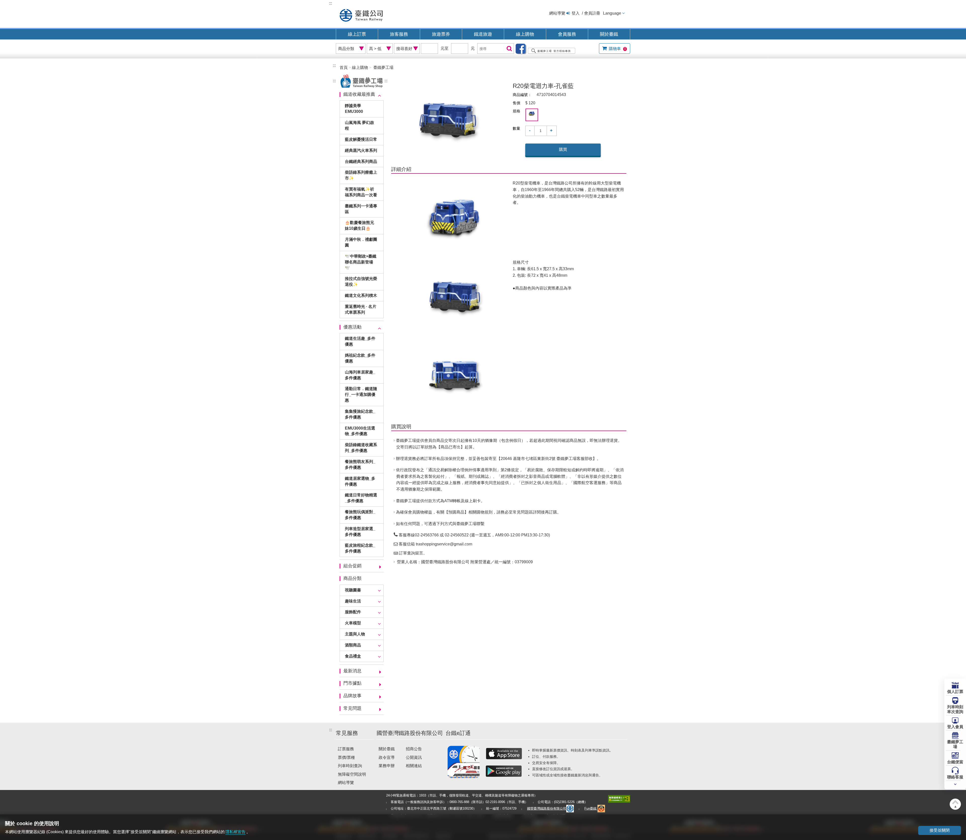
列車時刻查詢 (350, 766)
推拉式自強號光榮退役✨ (361, 281)
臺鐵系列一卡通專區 (361, 209)
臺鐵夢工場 (955, 744)
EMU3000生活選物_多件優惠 (360, 431)
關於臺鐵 (609, 34)
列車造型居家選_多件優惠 (360, 532)
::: (330, 3)
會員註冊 (592, 13)
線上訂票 (357, 34)
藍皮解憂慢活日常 (361, 139)
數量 (516, 128)
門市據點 (352, 683)
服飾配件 (353, 612)
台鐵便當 (955, 762)
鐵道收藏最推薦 (359, 94)
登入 (576, 13)
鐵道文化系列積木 (361, 295)
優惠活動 (352, 327)
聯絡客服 (955, 777)
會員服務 (567, 34)
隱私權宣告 (235, 832)
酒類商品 (353, 645)
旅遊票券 (441, 34)
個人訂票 (955, 691)
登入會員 (955, 727)
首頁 (344, 67)
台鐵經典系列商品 (361, 161)
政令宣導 (387, 757)
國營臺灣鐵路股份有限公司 (546, 808)
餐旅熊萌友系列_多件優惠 (360, 464)
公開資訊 (414, 757)
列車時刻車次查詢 (955, 709)
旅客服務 (399, 34)
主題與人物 (355, 634)
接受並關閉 (940, 830)
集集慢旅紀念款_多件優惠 (360, 414)
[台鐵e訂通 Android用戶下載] (504, 771)
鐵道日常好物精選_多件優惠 (361, 498)
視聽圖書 (353, 590)
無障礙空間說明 (352, 774)
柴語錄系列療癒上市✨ (361, 175)
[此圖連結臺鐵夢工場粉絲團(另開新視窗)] (546, 48)
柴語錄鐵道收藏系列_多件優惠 (361, 448)
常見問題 (352, 708)
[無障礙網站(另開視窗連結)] (619, 799)
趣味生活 (353, 601)
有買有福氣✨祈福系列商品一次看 (361, 192)
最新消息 (352, 670)
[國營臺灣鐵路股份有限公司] (361, 15)
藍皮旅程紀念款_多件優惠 (360, 548)
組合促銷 (352, 565)
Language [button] (612, 13)
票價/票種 (346, 757)
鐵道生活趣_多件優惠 (360, 341)
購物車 (617, 48)
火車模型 (353, 623)
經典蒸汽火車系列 (361, 150)
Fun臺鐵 (590, 808)
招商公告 (414, 749)
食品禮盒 (353, 656)
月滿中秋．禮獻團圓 (361, 242)
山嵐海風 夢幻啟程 (359, 125)
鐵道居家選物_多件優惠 (360, 481)
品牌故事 (352, 695)
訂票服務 (346, 749)
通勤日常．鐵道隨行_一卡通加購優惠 (361, 394)
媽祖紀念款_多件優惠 (360, 358)
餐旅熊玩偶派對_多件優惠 (360, 515)
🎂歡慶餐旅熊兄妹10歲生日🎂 (359, 225)
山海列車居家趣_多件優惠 (360, 375)
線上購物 (525, 34)
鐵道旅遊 (483, 34)
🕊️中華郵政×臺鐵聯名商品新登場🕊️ (360, 262)
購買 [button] (563, 149)
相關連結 (414, 766)
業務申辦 (387, 766)
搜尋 (509, 49)
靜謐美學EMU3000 (354, 109)
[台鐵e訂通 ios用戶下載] (504, 753)
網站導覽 (557, 13)
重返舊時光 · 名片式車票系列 (360, 309)
